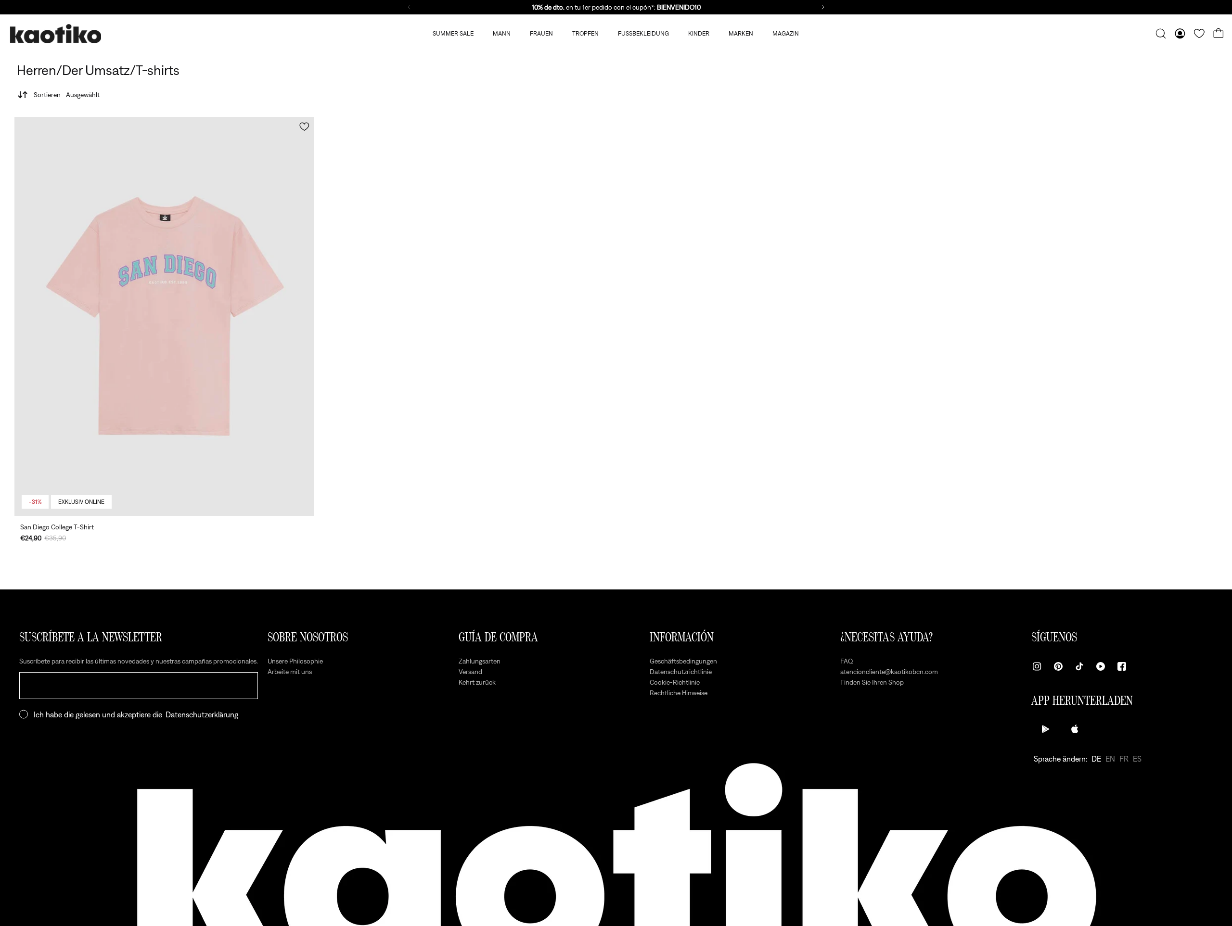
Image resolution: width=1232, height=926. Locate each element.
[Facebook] (1121, 666)
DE (1096, 758)
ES (1137, 758)
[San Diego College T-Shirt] (164, 316)
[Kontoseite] (1180, 33)
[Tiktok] (1079, 666)
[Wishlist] (1199, 33)
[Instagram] (1037, 666)
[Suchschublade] (1160, 33)
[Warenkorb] (1218, 33)
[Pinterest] (1058, 666)
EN (1110, 758)
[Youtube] (1100, 666)
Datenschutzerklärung (202, 714)
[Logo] (55, 34)
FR (1124, 758)
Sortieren (67, 95)
